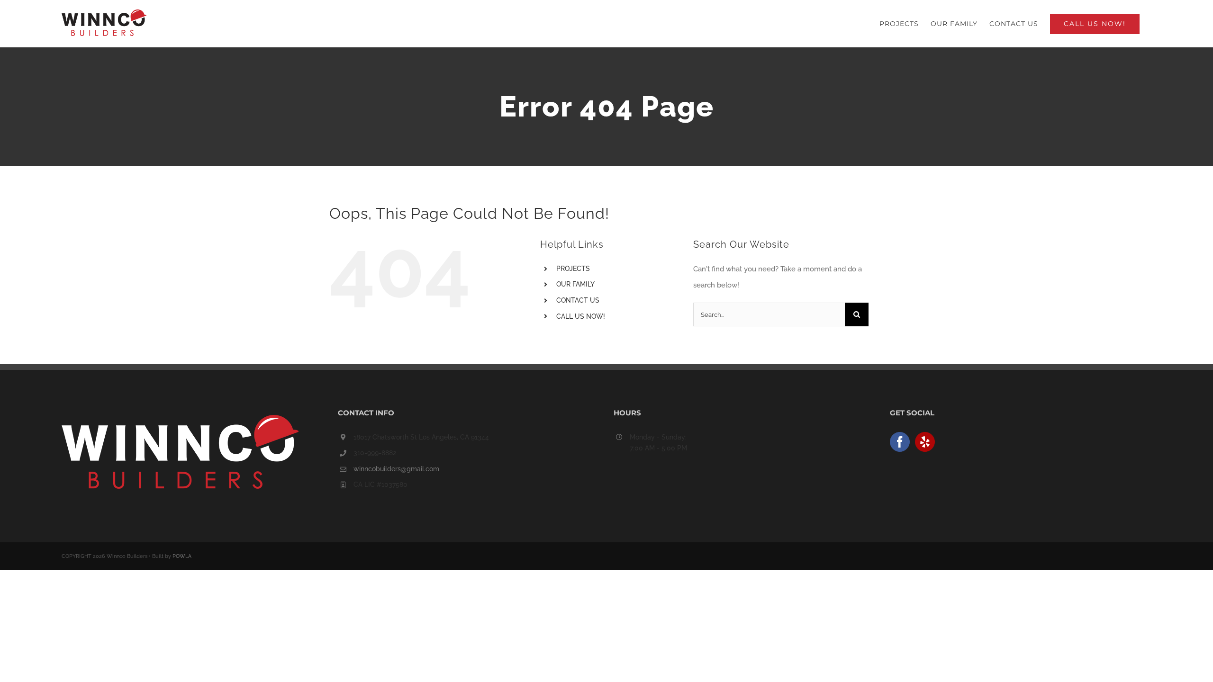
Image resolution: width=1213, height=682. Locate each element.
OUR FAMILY (575, 284)
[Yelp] (925, 442)
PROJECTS (573, 268)
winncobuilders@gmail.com (396, 469)
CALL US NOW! (580, 316)
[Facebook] (900, 442)
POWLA (181, 556)
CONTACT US (577, 300)
